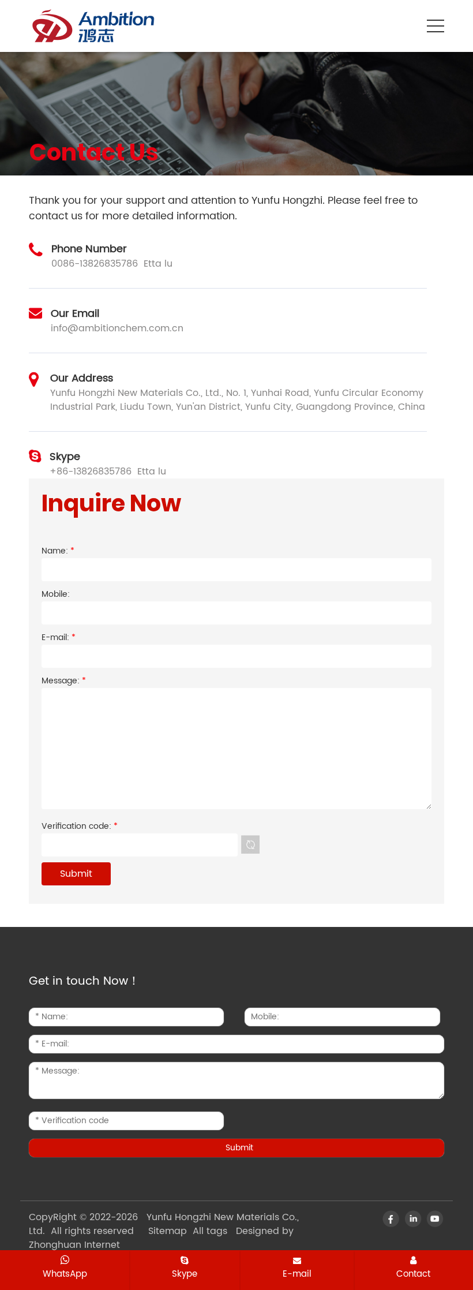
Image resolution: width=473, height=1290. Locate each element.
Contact (413, 1274)
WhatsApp (65, 1274)
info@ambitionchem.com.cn (117, 328)
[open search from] (406, 24)
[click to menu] (435, 26)
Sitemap (167, 1231)
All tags (210, 1231)
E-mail (297, 1274)
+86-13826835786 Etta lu (108, 471)
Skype (184, 1274)
